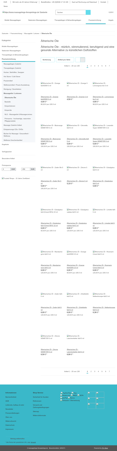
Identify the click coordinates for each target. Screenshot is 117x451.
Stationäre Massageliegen (11, 51)
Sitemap (36, 411)
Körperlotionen (10, 106)
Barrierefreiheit (10, 397)
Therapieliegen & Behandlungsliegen (15, 55)
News (6, 6)
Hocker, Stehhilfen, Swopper (14, 72)
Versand (33, 442)
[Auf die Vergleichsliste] (53, 77)
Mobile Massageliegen (10, 46)
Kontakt (103, 2)
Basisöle (8, 102)
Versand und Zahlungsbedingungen (41, 406)
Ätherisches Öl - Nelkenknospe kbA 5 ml (104, 309)
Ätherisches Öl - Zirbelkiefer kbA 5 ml (77, 309)
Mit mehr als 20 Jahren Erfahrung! (25, 2)
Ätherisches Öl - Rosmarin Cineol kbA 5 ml (102, 266)
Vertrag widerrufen (17, 439)
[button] (96, 12)
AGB (7, 401)
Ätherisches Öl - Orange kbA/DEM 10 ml (75, 266)
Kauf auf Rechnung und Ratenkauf (84, 2)
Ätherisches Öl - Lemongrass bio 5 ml (103, 98)
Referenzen (37, 401)
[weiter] (113, 66)
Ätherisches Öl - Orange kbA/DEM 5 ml (49, 98)
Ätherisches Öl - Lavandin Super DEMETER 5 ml (102, 140)
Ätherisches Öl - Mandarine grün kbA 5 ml (51, 266)
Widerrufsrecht (10, 421)
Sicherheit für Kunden (41, 397)
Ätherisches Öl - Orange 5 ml (77, 97)
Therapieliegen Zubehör (12, 68)
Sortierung (47, 60)
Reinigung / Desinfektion (12, 89)
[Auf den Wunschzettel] (59, 77)
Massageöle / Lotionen (12, 93)
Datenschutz (10, 425)
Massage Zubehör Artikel (13, 125)
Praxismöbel (8, 81)
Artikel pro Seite (64, 60)
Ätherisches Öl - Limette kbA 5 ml (104, 224)
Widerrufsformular (39, 415)
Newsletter (9, 409)
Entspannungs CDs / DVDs (13, 129)
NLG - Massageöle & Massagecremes (18, 114)
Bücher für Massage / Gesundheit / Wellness (16, 135)
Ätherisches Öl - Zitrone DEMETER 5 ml (49, 351)
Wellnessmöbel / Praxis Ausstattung (16, 85)
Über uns (8, 417)
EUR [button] (5, 2)
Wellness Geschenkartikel (13, 140)
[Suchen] (88, 12)
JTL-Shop (105, 448)
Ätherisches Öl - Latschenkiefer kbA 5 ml (75, 351)
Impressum (9, 429)
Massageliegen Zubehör (12, 64)
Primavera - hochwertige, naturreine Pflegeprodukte (18, 120)
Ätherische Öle (10, 97)
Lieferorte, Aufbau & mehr (14, 405)
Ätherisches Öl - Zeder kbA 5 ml (51, 309)
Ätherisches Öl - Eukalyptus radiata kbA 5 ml (77, 224)
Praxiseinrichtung (9, 59)
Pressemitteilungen (12, 413)
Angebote (5, 144)
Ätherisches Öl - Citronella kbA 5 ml (78, 140)
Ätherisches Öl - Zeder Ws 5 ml (51, 182)
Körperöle (8, 110)
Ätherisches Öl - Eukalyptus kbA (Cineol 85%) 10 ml (51, 224)
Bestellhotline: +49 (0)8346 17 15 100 (54, 2)
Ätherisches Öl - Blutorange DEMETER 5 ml (51, 140)
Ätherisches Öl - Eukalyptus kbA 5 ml (103, 182)
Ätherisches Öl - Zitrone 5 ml (77, 181)
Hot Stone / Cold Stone (12, 76)
